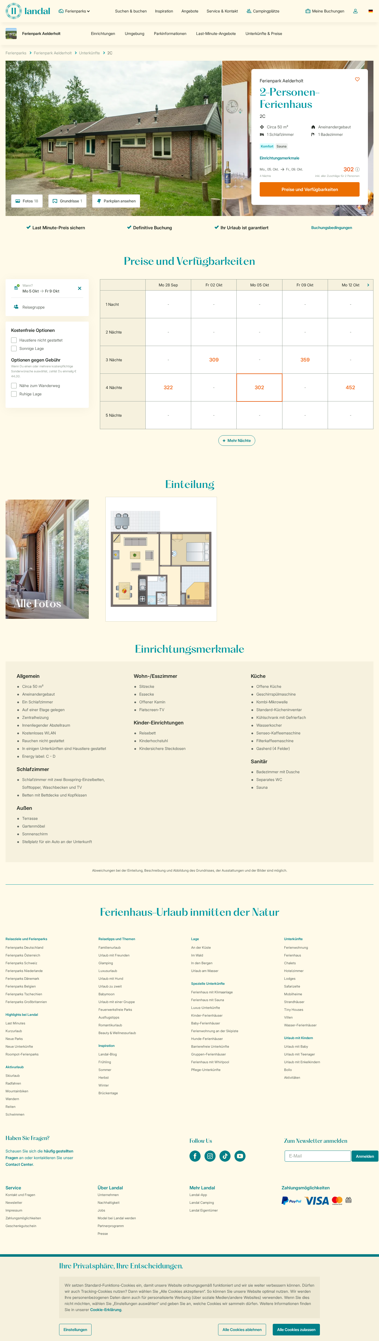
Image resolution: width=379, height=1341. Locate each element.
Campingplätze (266, 11)
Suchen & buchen (131, 11)
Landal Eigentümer (204, 1210)
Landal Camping (202, 1202)
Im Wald (197, 955)
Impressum (14, 1210)
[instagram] (210, 1160)
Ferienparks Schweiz (21, 963)
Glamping (105, 963)
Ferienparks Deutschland (24, 947)
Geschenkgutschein (21, 1226)
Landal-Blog (107, 1054)
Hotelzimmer (294, 971)
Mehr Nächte (239, 440)
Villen (288, 1017)
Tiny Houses (293, 1009)
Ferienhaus (292, 955)
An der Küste (201, 947)
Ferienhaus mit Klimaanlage (212, 992)
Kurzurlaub (14, 1031)
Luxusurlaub (107, 971)
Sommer (104, 1070)
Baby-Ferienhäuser (205, 1023)
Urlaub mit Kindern (298, 1038)
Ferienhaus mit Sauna (207, 1000)
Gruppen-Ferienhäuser (208, 1054)
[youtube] (240, 1160)
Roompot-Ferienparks (22, 1054)
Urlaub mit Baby (296, 1046)
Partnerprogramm (111, 1226)
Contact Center (19, 1164)
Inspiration (164, 11)
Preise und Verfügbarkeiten (310, 189)
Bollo (288, 1070)
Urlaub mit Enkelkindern (302, 1062)
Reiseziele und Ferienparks (26, 939)
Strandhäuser (294, 1002)
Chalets (290, 963)
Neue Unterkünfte (19, 1046)
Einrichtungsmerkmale (279, 158)
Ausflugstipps (108, 1017)
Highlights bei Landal (22, 1014)
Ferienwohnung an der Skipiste (214, 1031)
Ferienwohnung (296, 947)
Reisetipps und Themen (116, 939)
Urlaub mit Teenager (299, 1054)
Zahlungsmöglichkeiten (23, 1218)
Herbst (103, 1077)
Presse (103, 1233)
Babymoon (106, 994)
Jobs (101, 1210)
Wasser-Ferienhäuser (300, 1025)
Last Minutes (15, 1023)
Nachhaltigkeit (109, 1202)
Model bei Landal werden (117, 1218)
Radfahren (13, 1083)
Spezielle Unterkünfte (208, 983)
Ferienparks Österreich (23, 955)
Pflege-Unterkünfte (206, 1070)
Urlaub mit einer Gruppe (116, 1002)
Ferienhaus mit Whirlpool (210, 1062)
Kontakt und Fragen (20, 1195)
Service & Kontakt (222, 11)
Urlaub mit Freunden (114, 955)
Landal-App (198, 1195)
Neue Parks (14, 1039)
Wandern (12, 1099)
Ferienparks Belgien (21, 986)
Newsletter (14, 1202)
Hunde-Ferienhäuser (207, 1039)
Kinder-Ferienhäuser (207, 1015)
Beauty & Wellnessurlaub (117, 1033)
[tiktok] (225, 1160)
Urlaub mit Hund (110, 978)
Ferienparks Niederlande (24, 971)
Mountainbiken (17, 1091)
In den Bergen (202, 963)
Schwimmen (15, 1114)
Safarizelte (292, 986)
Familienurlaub (109, 947)
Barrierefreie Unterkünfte (210, 1046)
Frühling (104, 1062)
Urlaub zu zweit (110, 986)
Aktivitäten (292, 1077)
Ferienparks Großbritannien (26, 1002)
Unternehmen (108, 1195)
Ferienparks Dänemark (22, 978)
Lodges (289, 978)
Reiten (11, 1107)
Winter (103, 1085)
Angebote (189, 11)
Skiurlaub (13, 1075)
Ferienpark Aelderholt (281, 80)
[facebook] (196, 1160)
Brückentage (108, 1093)
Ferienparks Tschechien (24, 994)
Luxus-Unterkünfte (205, 1008)
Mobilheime (293, 994)
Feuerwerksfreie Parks (115, 1009)
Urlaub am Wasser (204, 971)
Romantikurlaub (110, 1025)
